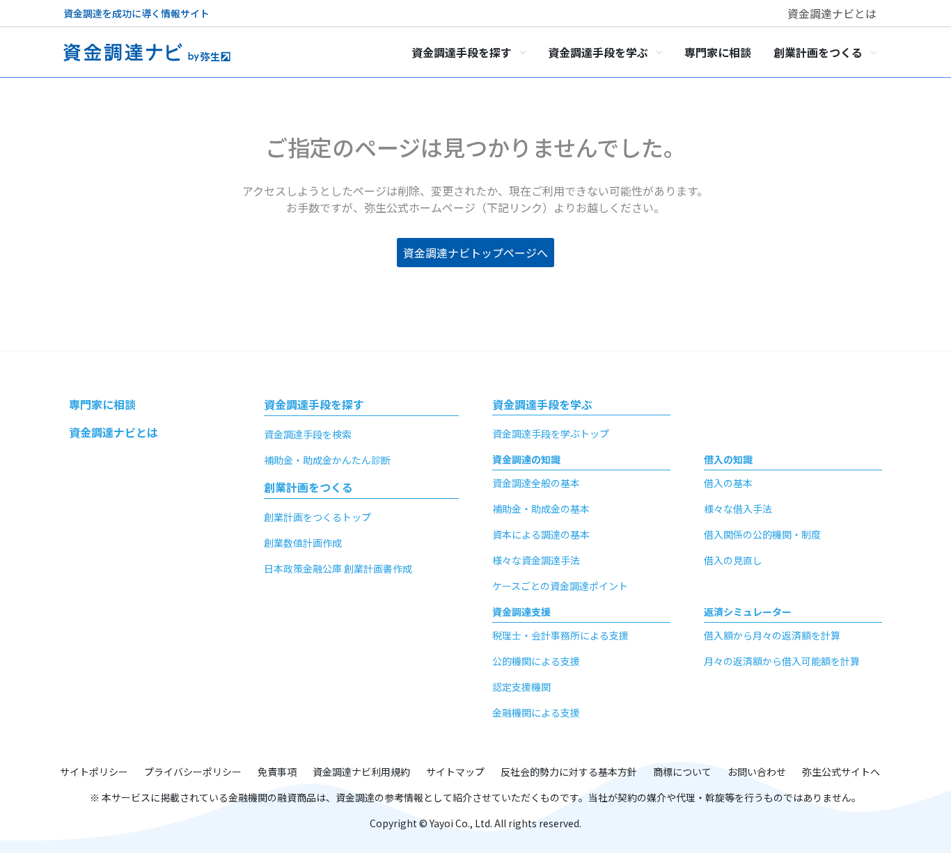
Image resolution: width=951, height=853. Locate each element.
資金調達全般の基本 (536, 483)
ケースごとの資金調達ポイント (560, 586)
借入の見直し (733, 560)
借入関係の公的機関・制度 (762, 534)
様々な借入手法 (738, 509)
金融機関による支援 (536, 712)
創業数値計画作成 (303, 543)
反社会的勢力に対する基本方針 (569, 772)
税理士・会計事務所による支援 (560, 635)
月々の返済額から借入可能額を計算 (782, 661)
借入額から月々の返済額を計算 (772, 635)
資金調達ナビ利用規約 (361, 772)
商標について (682, 772)
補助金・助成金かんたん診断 (327, 460)
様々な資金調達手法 (536, 560)
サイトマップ (455, 772)
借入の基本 (728, 483)
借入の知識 (728, 459)
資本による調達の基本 (541, 534)
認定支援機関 (521, 687)
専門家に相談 (102, 404)
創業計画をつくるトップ (317, 517)
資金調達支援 (521, 612)
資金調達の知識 (526, 459)
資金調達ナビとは (832, 13)
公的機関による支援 (536, 661)
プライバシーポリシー (193, 772)
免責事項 (277, 772)
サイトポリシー (94, 772)
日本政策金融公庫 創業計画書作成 (338, 568)
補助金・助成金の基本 (541, 509)
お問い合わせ (757, 772)
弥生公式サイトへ (841, 772)
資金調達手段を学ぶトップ (550, 433)
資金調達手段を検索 (308, 434)
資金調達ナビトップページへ (475, 252)
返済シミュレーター (748, 612)
